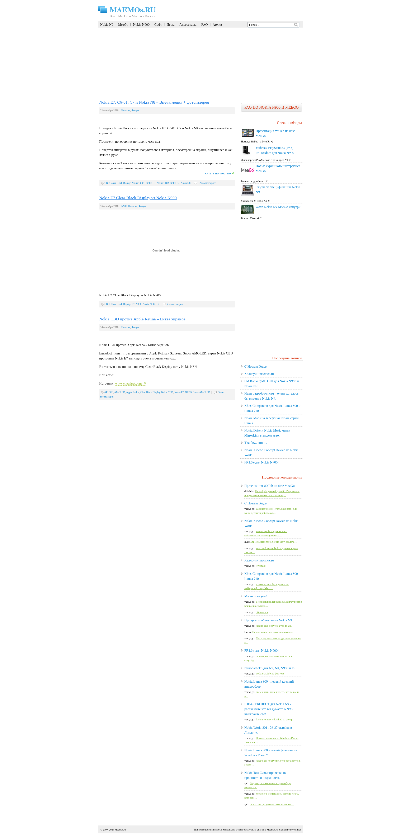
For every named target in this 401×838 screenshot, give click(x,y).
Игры (171, 24)
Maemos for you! (255, 596)
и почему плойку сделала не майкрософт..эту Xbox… (266, 586)
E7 (133, 304)
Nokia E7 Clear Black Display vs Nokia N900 (138, 198)
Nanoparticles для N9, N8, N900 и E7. (270, 668)
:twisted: (261, 566)
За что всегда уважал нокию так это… (272, 804)
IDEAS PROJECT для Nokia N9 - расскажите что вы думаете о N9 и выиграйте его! (268, 709)
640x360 (108, 392)
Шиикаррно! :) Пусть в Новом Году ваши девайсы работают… (270, 511)
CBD (107, 183)
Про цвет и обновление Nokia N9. (268, 620)
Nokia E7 (174, 183)
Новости (125, 110)
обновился (262, 612)
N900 (124, 206)
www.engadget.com (128, 383)
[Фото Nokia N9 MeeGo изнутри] (247, 213)
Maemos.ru (120, 829)
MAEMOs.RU (133, 9)
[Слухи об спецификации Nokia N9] (247, 195)
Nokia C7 (151, 183)
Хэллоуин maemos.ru (259, 373)
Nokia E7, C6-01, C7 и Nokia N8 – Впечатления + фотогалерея (154, 102)
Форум (135, 110)
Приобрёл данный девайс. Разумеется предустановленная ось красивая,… (271, 493)
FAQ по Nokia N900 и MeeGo (271, 107)
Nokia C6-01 (138, 183)
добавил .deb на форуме (270, 673)
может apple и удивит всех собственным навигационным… (265, 533)
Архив (217, 24)
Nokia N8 (185, 183)
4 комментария (175, 304)
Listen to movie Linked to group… (275, 719)
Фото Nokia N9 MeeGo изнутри (278, 206)
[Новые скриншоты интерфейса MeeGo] (247, 176)
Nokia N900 (141, 24)
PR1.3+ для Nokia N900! (261, 462)
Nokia (146, 304)
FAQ (204, 24)
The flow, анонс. (255, 442)
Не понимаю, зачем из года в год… (272, 632)
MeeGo (123, 24)
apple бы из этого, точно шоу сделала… (273, 541)
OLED (188, 392)
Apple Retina (132, 392)
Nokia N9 (106, 24)
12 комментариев (207, 183)
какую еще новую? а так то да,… (275, 625)
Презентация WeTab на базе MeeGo (269, 485)
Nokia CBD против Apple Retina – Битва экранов (142, 319)
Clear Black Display (121, 183)
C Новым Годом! (256, 366)
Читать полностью (217, 173)
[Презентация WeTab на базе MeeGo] (247, 136)
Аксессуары (188, 24)
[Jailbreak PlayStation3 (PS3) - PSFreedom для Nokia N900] (246, 154)
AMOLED (119, 392)
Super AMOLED (201, 392)
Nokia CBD (163, 183)
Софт (158, 24)
